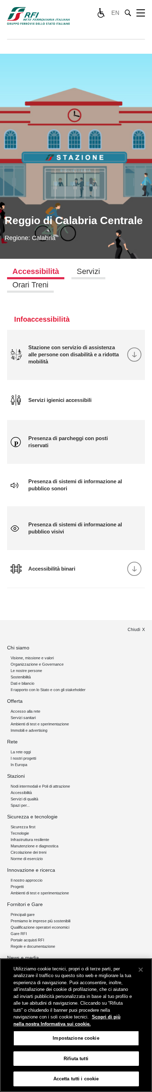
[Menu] (140, 13)
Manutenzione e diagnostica (34, 846)
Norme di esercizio (27, 859)
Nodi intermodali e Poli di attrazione (40, 786)
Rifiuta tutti (76, 1058)
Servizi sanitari (23, 718)
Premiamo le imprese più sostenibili (40, 921)
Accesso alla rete (25, 711)
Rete (12, 741)
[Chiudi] (140, 969)
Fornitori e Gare (25, 904)
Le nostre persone (26, 670)
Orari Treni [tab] (30, 284)
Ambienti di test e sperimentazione (40, 724)
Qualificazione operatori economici (40, 927)
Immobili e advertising (29, 730)
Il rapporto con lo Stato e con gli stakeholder (48, 690)
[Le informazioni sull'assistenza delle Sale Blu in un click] (100, 13)
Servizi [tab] (88, 271)
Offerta (15, 701)
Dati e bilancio (22, 683)
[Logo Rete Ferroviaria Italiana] (38, 16)
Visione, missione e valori (32, 658)
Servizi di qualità (24, 799)
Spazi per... (20, 805)
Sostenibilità (21, 677)
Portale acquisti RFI (27, 940)
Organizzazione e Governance (37, 664)
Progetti (17, 886)
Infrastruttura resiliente (30, 839)
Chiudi (134, 629)
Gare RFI (19, 934)
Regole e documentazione (33, 946)
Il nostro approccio (26, 880)
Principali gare (23, 914)
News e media (23, 957)
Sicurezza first (23, 827)
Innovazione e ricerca (31, 870)
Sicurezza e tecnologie (32, 816)
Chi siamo (18, 647)
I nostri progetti (23, 758)
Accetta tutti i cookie (76, 1078)
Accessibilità (21, 792)
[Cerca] (128, 13)
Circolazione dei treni (28, 852)
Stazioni (16, 776)
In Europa (19, 765)
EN (115, 13)
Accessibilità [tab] (35, 271)
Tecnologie (20, 833)
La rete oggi (21, 752)
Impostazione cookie (76, 1038)
